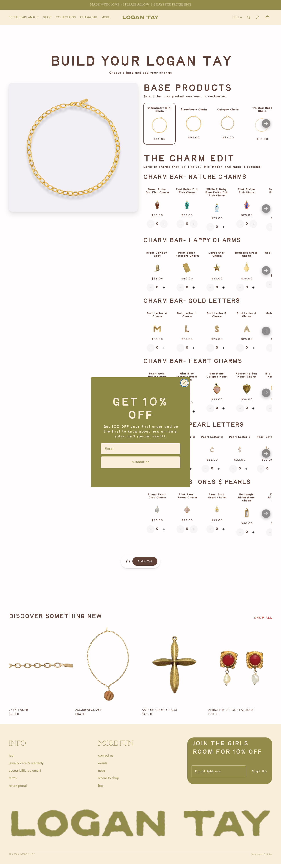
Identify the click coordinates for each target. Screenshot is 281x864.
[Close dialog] (184, 383)
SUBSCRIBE (141, 462)
